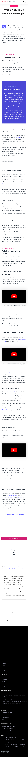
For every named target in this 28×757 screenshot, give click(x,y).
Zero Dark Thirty (11, 391)
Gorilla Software (5, 715)
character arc (7, 398)
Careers (3, 681)
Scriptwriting (13, 5)
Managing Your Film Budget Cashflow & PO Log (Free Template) (14, 701)
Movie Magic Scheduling (7, 712)
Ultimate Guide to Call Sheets (8, 692)
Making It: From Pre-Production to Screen (10, 730)
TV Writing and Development (7, 728)
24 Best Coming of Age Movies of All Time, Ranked (15, 744)
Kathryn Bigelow (6, 410)
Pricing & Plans (5, 677)
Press (3, 665)
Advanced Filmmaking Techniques (8, 726)
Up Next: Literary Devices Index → (15, 514)
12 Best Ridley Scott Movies (10, 737)
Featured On (4, 679)
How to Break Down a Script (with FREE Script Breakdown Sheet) (13, 696)
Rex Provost (11, 16)
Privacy (3, 670)
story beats (19, 497)
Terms (3, 668)
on (17, 16)
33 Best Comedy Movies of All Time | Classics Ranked (15, 746)
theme (23, 218)
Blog (3, 656)
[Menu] (26, 2)
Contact (3, 686)
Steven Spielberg (6, 372)
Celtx (3, 719)
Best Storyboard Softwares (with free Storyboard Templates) (14, 706)
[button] (14, 296)
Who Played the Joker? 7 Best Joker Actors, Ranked (15, 742)
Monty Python (6, 314)
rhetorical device (6, 184)
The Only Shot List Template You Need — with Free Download (14, 699)
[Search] (24, 2)
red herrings (12, 497)
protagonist (18, 137)
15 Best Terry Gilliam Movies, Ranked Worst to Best (15, 739)
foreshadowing (5, 497)
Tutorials (4, 661)
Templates (4, 663)
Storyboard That (5, 717)
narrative (4, 186)
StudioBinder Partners (6, 683)
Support (3, 658)
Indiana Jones (7, 566)
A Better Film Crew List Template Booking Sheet (11, 703)
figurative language (12, 495)
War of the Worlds (19, 433)
